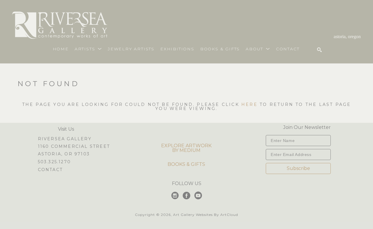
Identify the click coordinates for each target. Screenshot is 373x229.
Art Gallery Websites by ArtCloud (205, 214)
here (249, 104)
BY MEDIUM (186, 150)
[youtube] (198, 195)
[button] (88, 49)
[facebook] (186, 195)
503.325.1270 (54, 162)
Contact (50, 170)
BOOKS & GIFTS (186, 164)
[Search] (319, 49)
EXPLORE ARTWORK (186, 145)
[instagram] (175, 195)
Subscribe (298, 168)
